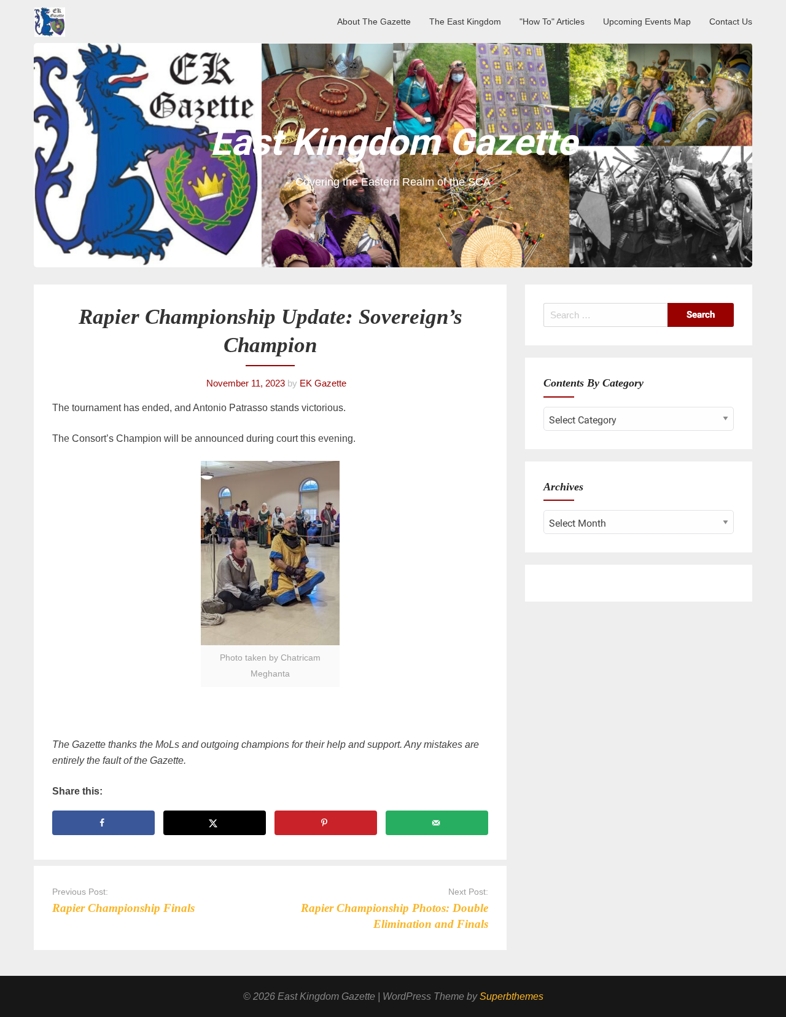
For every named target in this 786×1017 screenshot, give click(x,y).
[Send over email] (437, 823)
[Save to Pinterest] (325, 823)
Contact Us (730, 21)
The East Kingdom (465, 21)
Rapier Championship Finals (123, 907)
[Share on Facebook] (103, 823)
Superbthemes (511, 996)
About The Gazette (374, 21)
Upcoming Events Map (647, 21)
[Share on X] (214, 823)
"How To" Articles (552, 21)
